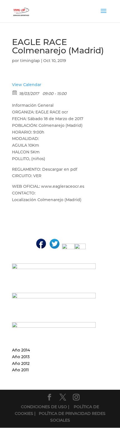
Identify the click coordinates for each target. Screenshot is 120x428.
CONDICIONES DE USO (44, 406)
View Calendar (26, 84)
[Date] (15, 92)
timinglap (30, 60)
